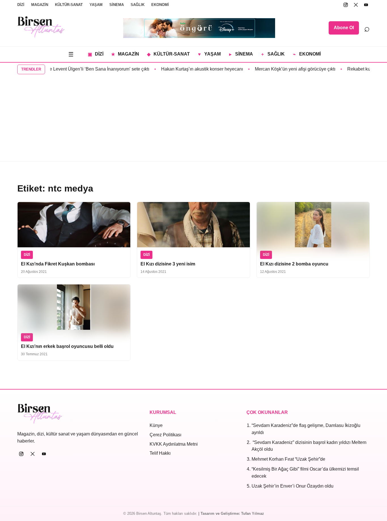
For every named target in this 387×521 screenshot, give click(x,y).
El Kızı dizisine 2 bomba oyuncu (294, 263)
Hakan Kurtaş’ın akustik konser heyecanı (195, 69)
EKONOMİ (160, 5)
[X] (356, 4)
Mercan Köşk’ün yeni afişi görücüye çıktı (288, 69)
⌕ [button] (367, 28)
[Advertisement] (193, 118)
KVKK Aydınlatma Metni (174, 444)
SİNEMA (116, 5)
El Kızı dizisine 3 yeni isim (168, 263)
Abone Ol (344, 27)
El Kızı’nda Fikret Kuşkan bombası (58, 263)
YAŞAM (96, 5)
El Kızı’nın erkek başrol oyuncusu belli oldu (67, 346)
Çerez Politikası (165, 434)
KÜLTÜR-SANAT (69, 5)
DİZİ (20, 5)
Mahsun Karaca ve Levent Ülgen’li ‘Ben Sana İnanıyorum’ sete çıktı (74, 69)
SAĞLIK (137, 5)
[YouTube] (366, 4)
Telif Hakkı (160, 453)
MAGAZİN (39, 5)
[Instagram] (345, 4)
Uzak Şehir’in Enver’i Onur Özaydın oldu (292, 486)
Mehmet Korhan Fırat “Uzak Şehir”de (288, 459)
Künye (156, 425)
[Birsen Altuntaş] (41, 27)
